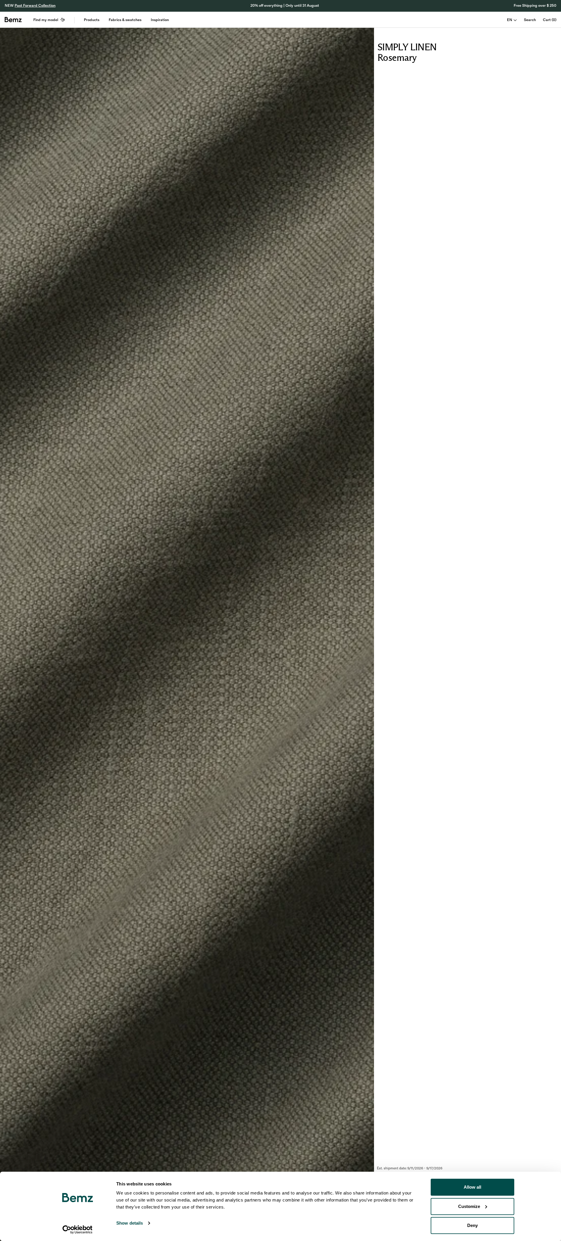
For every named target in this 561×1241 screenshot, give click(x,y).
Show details (129, 1223)
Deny (472, 1225)
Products (91, 20)
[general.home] (13, 19)
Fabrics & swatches (125, 20)
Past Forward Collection (35, 5)
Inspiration (160, 20)
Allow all (472, 1187)
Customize (469, 1206)
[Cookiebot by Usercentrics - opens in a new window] (77, 1229)
